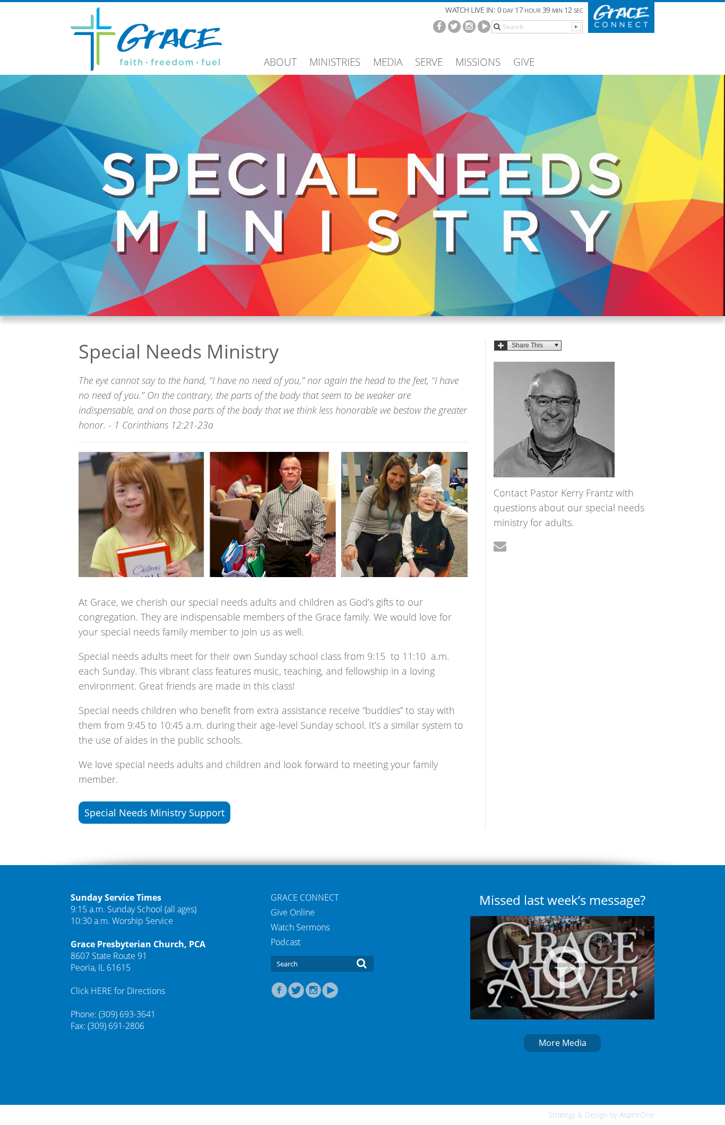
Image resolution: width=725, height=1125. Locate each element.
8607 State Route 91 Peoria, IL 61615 (109, 961)
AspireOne (636, 1115)
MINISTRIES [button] (334, 62)
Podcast (285, 942)
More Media (562, 1043)
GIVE (523, 62)
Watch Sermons (300, 927)
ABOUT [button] (280, 62)
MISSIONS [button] (477, 62)
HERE (102, 991)
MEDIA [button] (387, 62)
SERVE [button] (429, 62)
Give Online (293, 912)
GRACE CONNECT (305, 897)
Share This (527, 345)
